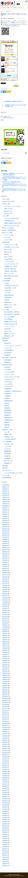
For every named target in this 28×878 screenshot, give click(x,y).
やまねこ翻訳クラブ (9, 287)
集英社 (6, 427)
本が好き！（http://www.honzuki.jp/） (12, 24)
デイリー (6, 237)
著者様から (7, 434)
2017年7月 (4, 708)
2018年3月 (4, 691)
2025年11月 (5, 503)
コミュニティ (5, 470)
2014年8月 (4, 781)
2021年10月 (5, 602)
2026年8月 (4, 484)
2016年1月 (4, 746)
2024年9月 (4, 533)
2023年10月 (5, 553)
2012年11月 (5, 823)
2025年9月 (4, 507)
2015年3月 (4, 767)
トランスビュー (8, 379)
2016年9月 (4, 729)
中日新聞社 (7, 388)
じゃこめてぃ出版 (8, 371)
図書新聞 (6, 451)
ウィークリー (7, 235)
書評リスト (7, 251)
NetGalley (6, 343)
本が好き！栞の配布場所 (8, 230)
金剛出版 (6, 424)
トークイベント (8, 326)
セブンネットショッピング (10, 376)
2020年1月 (4, 645)
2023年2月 (4, 568)
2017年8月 (4, 706)
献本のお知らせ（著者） (8, 357)
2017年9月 (4, 704)
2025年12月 (5, 501)
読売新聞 (6, 458)
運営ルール (5, 203)
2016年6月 (4, 735)
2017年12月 (5, 698)
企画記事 (4, 242)
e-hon (5, 283)
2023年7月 (4, 558)
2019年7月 (4, 658)
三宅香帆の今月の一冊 (9, 266)
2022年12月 (5, 572)
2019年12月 (5, 648)
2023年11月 (5, 551)
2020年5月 (4, 637)
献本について (7, 213)
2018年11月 (5, 675)
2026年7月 (4, 486)
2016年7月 (4, 733)
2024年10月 (5, 530)
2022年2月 (4, 593)
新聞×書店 (6, 302)
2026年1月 (4, 499)
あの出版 (6, 367)
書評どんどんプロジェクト (10, 225)
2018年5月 (4, 687)
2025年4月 (4, 518)
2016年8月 (4, 731)
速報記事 (4, 465)
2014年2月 (4, 794)
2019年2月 (4, 668)
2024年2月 (4, 545)
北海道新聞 (7, 297)
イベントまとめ (8, 261)
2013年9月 (4, 804)
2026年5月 (4, 491)
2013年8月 (4, 807)
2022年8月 (4, 581)
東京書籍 (6, 355)
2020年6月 (4, 635)
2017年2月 (4, 719)
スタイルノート (8, 374)
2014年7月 (4, 784)
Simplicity (18, 874)
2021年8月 (4, 606)
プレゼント (5, 475)
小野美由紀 (7, 359)
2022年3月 (4, 591)
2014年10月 (5, 777)
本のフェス (7, 331)
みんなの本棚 (7, 259)
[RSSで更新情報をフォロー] (9, 92)
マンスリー (7, 239)
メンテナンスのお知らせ (10, 218)
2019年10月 (5, 652)
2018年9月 (4, 679)
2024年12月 (5, 526)
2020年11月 (5, 625)
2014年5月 (4, 788)
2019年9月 (4, 654)
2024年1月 (4, 547)
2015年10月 (5, 752)
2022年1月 (4, 595)
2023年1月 (4, 570)
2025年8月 (4, 509)
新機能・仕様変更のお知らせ (11, 223)
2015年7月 (4, 758)
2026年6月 (4, 489)
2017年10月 (5, 702)
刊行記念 (6, 328)
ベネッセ (6, 292)
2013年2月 (4, 819)
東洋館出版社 (7, 417)
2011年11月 (5, 840)
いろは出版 (7, 369)
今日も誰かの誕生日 (9, 268)
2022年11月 (5, 574)
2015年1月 (4, 771)
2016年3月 (4, 742)
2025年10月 (5, 505)
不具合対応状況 (8, 220)
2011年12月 (5, 838)
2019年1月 (4, 671)
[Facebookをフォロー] (4, 92)
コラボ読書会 (7, 319)
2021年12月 (5, 597)
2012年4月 (4, 834)
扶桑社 (6, 405)
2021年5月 (4, 612)
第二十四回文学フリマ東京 (10, 314)
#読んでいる (7, 256)
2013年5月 (4, 813)
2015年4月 (4, 765)
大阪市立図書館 (8, 350)
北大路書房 (7, 393)
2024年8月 (4, 535)
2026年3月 (4, 495)
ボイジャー (7, 347)
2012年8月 (4, 827)
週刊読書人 (7, 307)
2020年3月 (4, 641)
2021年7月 (4, 608)
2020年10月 (5, 627)
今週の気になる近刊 (9, 271)
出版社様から (7, 436)
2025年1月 (4, 524)
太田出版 (6, 398)
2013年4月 (4, 815)
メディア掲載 (5, 441)
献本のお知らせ (6, 364)
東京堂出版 (7, 352)
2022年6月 (4, 585)
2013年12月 (5, 798)
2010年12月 (5, 863)
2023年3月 (4, 566)
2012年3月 (4, 836)
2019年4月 (4, 664)
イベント (4, 309)
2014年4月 (4, 790)
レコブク (6, 448)
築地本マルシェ (8, 333)
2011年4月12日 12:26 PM (8, 117)
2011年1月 (4, 861)
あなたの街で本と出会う (10, 285)
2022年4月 (4, 589)
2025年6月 (4, 514)
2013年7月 (4, 809)
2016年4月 (4, 740)
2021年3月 (4, 616)
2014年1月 (4, 796)
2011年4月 (4, 855)
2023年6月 (4, 560)
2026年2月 (4, 497)
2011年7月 (4, 848)
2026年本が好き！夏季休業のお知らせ (11, 181)
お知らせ (4, 199)
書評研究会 (5, 338)
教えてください (8, 273)
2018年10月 (5, 677)
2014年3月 (4, 792)
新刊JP (6, 453)
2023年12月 (5, 549)
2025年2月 (4, 522)
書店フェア (7, 249)
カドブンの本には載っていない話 (12, 472)
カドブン (6, 446)
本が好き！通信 (12, 875)
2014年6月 (4, 786)
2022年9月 (4, 579)
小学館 (6, 299)
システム (4, 215)
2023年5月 (4, 562)
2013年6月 (4, 811)
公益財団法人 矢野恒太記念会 (12, 391)
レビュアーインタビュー (10, 263)
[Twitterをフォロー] (2, 92)
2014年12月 (5, 773)
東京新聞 (6, 456)
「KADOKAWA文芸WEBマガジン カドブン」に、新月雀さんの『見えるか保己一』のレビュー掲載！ (14, 190)
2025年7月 (4, 512)
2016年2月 (4, 744)
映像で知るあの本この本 (10, 275)
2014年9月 (4, 779)
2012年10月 (5, 825)
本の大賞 (6, 278)
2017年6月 (4, 710)
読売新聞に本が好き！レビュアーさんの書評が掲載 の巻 (15, 105)
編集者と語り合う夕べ (9, 321)
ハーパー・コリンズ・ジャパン (12, 345)
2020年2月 (4, 643)
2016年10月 (5, 727)
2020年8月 (4, 631)
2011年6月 (4, 850)
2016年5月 (4, 738)
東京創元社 (7, 412)
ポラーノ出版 (7, 384)
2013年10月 (5, 802)
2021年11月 (5, 599)
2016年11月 (5, 725)
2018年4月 (4, 689)
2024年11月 (5, 528)
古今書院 (6, 396)
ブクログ (6, 290)
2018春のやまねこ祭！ (9, 323)
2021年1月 (4, 620)
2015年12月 (5, 748)
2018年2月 (4, 694)
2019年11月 (5, 650)
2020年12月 (5, 622)
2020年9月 (4, 629)
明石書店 (6, 408)
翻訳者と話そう (8, 335)
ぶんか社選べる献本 (9, 439)
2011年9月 (4, 844)
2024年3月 (4, 543)
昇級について (7, 208)
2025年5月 (4, 516)
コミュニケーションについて (11, 206)
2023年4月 (4, 564)
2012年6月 (4, 832)
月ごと (6, 432)
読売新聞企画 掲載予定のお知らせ (13, 101)
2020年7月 (4, 633)
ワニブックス (7, 386)
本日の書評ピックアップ (10, 247)
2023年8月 (4, 556)
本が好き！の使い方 (7, 201)
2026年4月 (4, 493)
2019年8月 (4, 656)
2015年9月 (4, 754)
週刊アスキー (7, 460)
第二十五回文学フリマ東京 (10, 311)
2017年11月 (5, 700)
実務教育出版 (7, 400)
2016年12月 (5, 723)
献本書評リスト (6, 429)
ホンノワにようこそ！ (9, 244)
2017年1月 (4, 721)
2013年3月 (4, 817)
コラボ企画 (5, 280)
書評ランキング (6, 232)
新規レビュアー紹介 (7, 227)
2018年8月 (4, 681)
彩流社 (6, 403)
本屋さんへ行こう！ (9, 304)
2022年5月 (4, 587)
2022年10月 (5, 576)
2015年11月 (5, 750)
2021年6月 (4, 610)
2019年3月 (4, 666)
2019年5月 (4, 662)
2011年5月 (4, 853)
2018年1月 (4, 696)
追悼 (5, 254)
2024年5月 (4, 539)
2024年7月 (4, 537)
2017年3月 (4, 717)
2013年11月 (5, 800)
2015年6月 (4, 761)
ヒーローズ (7, 381)
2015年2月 (4, 769)
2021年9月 (4, 604)
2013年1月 (4, 821)
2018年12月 (5, 673)
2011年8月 (4, 846)
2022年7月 (4, 583)
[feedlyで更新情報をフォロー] (7, 92)
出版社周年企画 (8, 295)
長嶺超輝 (6, 362)
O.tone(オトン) (7, 444)
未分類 (3, 468)
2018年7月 (4, 683)
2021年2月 (4, 618)
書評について (7, 211)
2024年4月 (4, 541)
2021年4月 (4, 614)
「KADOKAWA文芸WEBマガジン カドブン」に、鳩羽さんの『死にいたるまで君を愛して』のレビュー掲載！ (14, 178)
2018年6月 (4, 685)
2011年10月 (5, 842)
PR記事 (4, 340)
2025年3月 (4, 520)
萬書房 (6, 422)
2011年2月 (4, 859)
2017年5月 (4, 712)
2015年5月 (4, 763)
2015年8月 (4, 756)
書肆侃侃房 (7, 410)
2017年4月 (4, 715)
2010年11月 (5, 865)
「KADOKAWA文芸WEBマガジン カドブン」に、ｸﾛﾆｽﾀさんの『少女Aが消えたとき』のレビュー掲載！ (14, 185)
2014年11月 (5, 775)
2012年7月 (4, 830)
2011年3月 (4, 857)
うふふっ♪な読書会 (9, 316)
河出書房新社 (7, 420)
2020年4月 (4, 639)
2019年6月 (4, 660)
